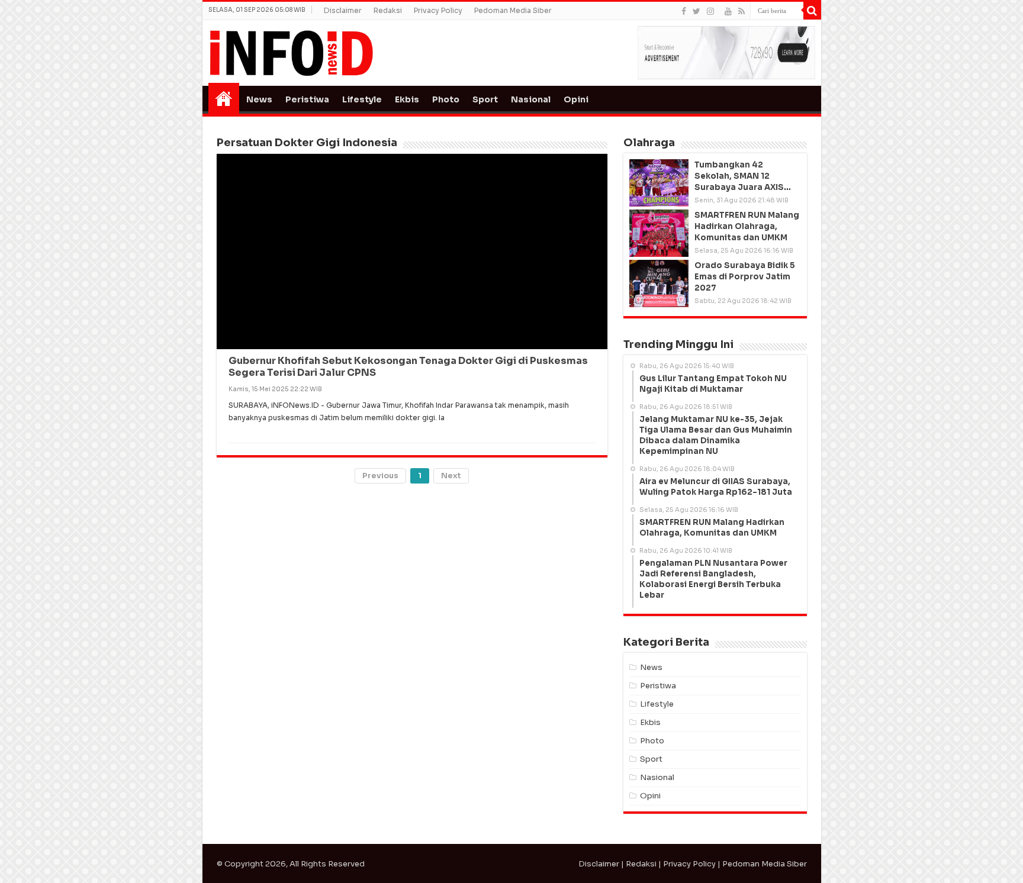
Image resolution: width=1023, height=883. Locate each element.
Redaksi (388, 10)
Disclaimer (343, 10)
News (259, 99)
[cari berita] (812, 11)
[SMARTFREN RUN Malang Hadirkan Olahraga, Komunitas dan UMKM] (659, 233)
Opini (576, 99)
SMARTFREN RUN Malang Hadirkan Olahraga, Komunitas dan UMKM (746, 226)
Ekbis (407, 99)
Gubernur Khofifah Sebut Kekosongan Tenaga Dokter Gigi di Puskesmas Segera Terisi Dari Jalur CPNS (408, 181)
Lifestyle (362, 99)
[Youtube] (728, 11)
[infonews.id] (291, 52)
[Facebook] (683, 11)
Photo (445, 99)
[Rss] (741, 11)
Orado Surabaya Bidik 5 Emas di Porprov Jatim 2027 (744, 276)
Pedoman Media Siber (513, 10)
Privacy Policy (438, 10)
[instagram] (710, 11)
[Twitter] (696, 11)
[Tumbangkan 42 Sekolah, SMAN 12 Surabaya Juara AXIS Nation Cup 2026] (659, 183)
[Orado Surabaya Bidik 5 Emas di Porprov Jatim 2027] (659, 283)
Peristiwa (307, 99)
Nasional (531, 99)
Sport (485, 99)
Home (223, 98)
